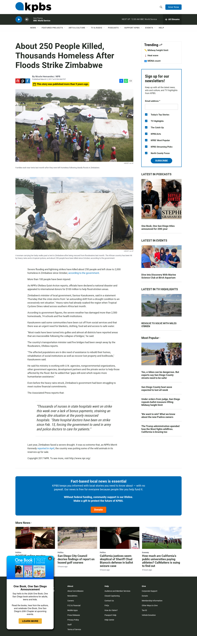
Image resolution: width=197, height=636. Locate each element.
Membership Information (152, 601)
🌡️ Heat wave (151, 55)
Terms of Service (74, 629)
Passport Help (110, 615)
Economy (145, 552)
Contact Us (109, 601)
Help (161, 28)
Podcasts (113, 28)
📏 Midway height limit (156, 50)
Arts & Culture (77, 28)
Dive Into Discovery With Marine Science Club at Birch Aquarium (158, 276)
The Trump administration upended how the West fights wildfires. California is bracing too (160, 429)
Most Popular (150, 338)
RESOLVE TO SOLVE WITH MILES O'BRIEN (158, 325)
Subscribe (161, 160)
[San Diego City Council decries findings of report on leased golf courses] (77, 538)
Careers (70, 601)
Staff (69, 625)
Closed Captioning (112, 596)
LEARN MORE (30, 621)
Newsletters (72, 596)
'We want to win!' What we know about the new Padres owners (158, 415)
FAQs (107, 605)
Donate (98, 509)
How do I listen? (111, 610)
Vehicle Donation (149, 615)
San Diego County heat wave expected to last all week (156, 388)
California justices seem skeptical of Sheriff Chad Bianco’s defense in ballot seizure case (116, 561)
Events (149, 28)
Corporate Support (149, 591)
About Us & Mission (75, 591)
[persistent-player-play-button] (19, 19)
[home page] (33, 7)
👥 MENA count (152, 60)
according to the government (83, 273)
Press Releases (73, 615)
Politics (18, 552)
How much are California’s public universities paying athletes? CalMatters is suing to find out (161, 561)
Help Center (109, 620)
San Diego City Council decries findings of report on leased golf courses (76, 559)
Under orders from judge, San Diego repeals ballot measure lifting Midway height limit (160, 402)
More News (22, 522)
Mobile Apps (72, 610)
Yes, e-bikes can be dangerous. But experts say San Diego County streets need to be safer (160, 375)
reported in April (45, 448)
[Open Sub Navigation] (38, 28)
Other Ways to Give (150, 605)
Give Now (173, 7)
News (33, 28)
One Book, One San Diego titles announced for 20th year (158, 227)
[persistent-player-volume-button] (27, 19)
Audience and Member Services (117, 591)
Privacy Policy (73, 620)
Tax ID (144, 610)
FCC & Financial (73, 605)
